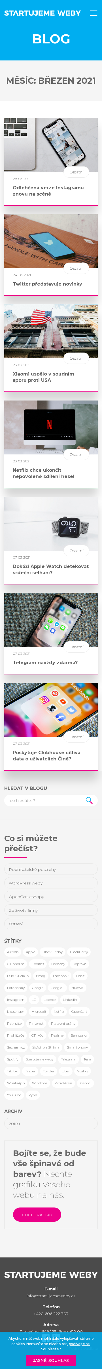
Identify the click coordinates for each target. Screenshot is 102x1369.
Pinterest (36, 1023)
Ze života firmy (23, 910)
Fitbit (80, 976)
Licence (50, 999)
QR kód (37, 1035)
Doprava (79, 964)
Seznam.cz (16, 1047)
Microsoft (38, 1011)
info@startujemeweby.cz (51, 1295)
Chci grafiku (37, 1214)
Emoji (41, 976)
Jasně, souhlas (51, 1360)
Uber (66, 1071)
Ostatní (16, 923)
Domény (58, 964)
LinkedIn (70, 999)
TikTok (12, 1071)
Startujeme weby (40, 1059)
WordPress (63, 1083)
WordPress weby (25, 883)
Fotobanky (16, 988)
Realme (57, 1035)
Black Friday (52, 952)
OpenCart (79, 1011)
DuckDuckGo (18, 976)
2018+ (15, 1123)
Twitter (48, 1071)
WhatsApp (16, 1083)
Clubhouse (15, 964)
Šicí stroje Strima (46, 1047)
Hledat (89, 800)
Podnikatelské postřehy (32, 869)
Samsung (79, 1035)
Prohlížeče (15, 1035)
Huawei (77, 988)
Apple (30, 952)
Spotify (12, 1059)
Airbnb (12, 952)
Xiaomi (85, 1083)
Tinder (30, 1071)
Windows (39, 1083)
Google (37, 988)
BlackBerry (79, 952)
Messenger (15, 1011)
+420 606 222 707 (51, 1313)
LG (34, 999)
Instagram (15, 999)
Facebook (61, 976)
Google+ (57, 988)
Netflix (59, 1011)
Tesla (87, 1059)
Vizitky (82, 1071)
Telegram (68, 1059)
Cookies (38, 964)
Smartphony (77, 1047)
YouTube (14, 1095)
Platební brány (63, 1023)
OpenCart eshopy (26, 896)
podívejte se (79, 1344)
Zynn (33, 1095)
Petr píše (14, 1023)
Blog (51, 39)
